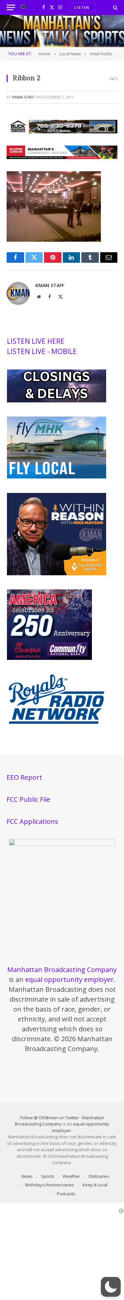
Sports (47, 1176)
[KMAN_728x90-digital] (62, 157)
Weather (71, 1176)
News (27, 1176)
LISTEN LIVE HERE (35, 341)
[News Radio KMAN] (24, 7)
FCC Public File (28, 799)
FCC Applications (32, 821)
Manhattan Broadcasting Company (62, 969)
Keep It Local (94, 1185)
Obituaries (98, 1176)
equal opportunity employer (69, 979)
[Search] (114, 7)
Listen (81, 7)
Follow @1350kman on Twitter (49, 1118)
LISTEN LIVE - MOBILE (42, 351)
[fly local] (56, 477)
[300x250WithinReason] (56, 574)
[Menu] (11, 7)
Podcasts (66, 1194)
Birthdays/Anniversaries (49, 1185)
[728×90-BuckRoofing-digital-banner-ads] (62, 131)
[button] (111, 1287)
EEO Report (24, 777)
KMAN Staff (23, 97)
